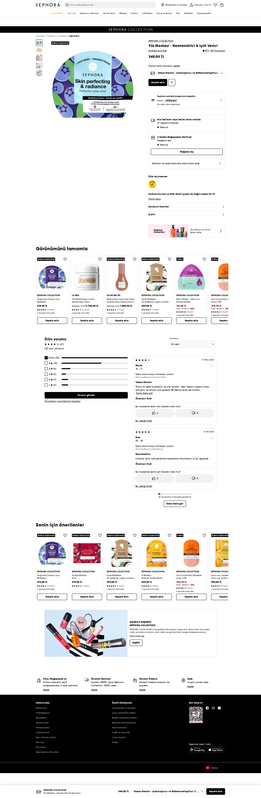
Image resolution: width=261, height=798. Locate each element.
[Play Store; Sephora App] (197, 749)
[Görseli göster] (39, 42)
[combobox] (193, 344)
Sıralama (174, 338)
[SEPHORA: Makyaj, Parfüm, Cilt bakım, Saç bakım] (48, 5)
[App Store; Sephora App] (215, 749)
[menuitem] (173, 5)
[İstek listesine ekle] (65, 259)
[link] (86, 395)
